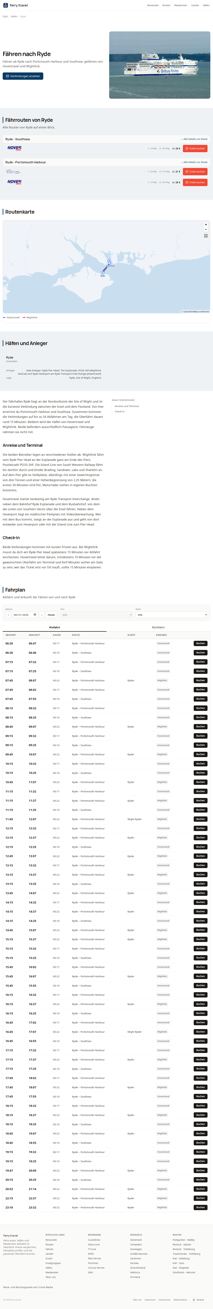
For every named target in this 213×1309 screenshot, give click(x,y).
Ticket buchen (197, 148)
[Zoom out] (206, 229)
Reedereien (180, 5)
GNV (90, 1272)
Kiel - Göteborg (181, 1258)
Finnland (135, 1277)
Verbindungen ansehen (25, 76)
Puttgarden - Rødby (184, 1239)
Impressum (150, 1300)
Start (5, 16)
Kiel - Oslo (178, 1263)
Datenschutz (164, 1300)
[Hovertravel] (13, 148)
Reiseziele (152, 5)
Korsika (134, 1263)
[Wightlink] (13, 171)
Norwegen (136, 1249)
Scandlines (94, 1239)
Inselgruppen (53, 1263)
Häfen (206, 5)
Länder (195, 5)
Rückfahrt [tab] (158, 627)
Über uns (51, 1277)
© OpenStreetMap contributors (195, 311)
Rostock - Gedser (182, 1244)
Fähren (49, 1249)
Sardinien (135, 1258)
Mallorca (135, 1272)
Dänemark (136, 1239)
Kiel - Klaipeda (181, 1267)
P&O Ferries (94, 1258)
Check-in (119, 411)
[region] (106, 266)
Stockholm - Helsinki (184, 1272)
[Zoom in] (206, 224)
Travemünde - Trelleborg (186, 1253)
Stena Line (94, 1244)
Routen (166, 5)
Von (62, 609)
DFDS (91, 1253)
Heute (51, 614)
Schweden (136, 1244)
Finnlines (93, 1263)
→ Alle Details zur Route (194, 139)
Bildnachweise (180, 1300)
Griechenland (137, 1267)
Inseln (49, 1258)
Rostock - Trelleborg (184, 1249)
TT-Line (92, 1249)
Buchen (200, 643)
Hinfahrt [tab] (54, 627)
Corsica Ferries (96, 1267)
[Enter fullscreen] (206, 235)
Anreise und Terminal (127, 406)
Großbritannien (139, 1253)
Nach (138, 609)
